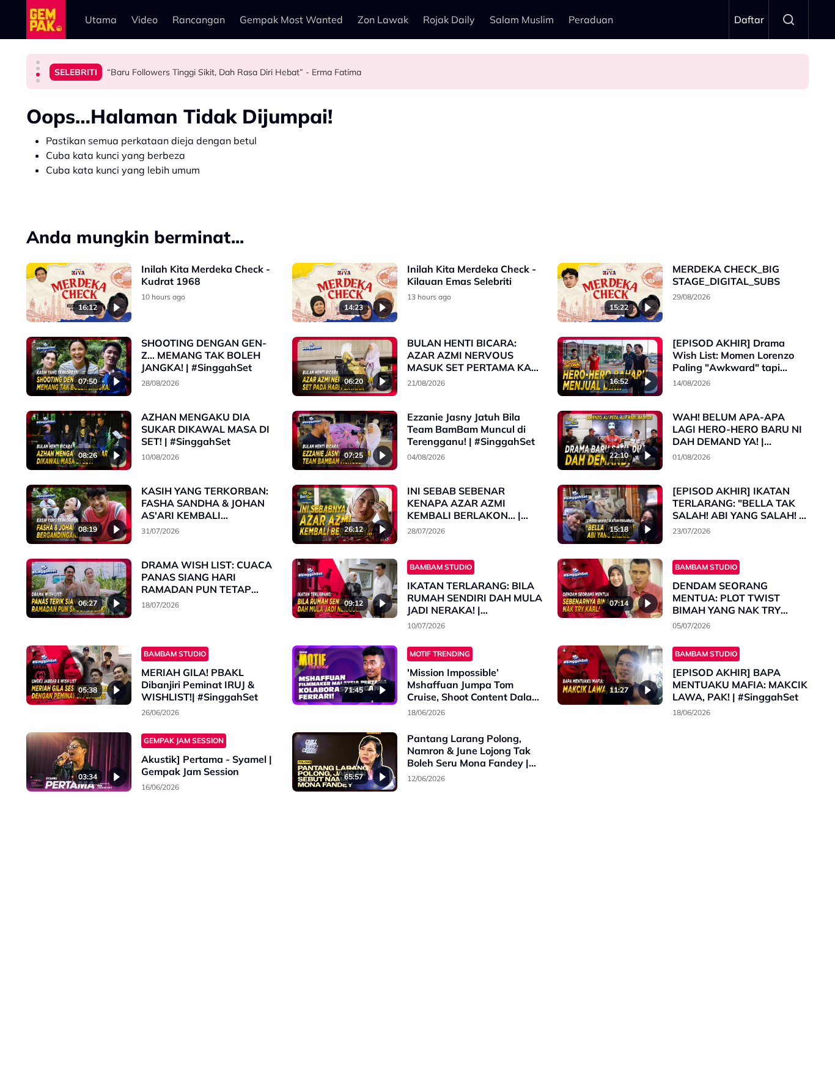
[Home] (45, 19)
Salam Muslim (522, 19)
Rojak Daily (449, 19)
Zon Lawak (383, 19)
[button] (38, 62)
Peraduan (590, 19)
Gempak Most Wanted (291, 19)
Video (144, 19)
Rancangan (198, 19)
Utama (101, 19)
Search (788, 19)
